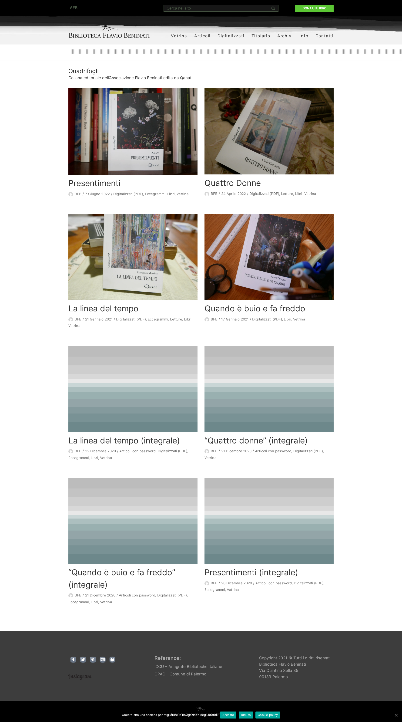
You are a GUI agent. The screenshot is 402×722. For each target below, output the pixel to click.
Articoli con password (137, 451)
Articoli (202, 36)
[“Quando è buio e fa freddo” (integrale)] (133, 521)
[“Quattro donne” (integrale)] (269, 389)
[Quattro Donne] (269, 131)
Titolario (260, 36)
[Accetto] (396, 715)
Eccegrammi (155, 194)
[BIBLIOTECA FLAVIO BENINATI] (109, 31)
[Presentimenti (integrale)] (269, 521)
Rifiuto (246, 715)
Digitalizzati (231, 36)
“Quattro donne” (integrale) (256, 440)
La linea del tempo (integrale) (124, 440)
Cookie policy (268, 715)
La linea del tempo (103, 308)
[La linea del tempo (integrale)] (133, 389)
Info (304, 36)
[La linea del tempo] (133, 257)
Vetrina (179, 36)
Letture (287, 193)
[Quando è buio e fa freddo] (269, 257)
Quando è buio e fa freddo (254, 308)
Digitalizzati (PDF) (128, 194)
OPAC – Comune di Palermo (180, 674)
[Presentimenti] (133, 131)
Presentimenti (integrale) (251, 572)
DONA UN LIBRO (314, 8)
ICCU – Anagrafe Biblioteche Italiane (188, 666)
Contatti (324, 36)
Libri (171, 194)
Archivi (285, 36)
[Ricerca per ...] (221, 8)
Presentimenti (94, 183)
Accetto (228, 715)
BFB (78, 194)
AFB (73, 7)
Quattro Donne (232, 183)
